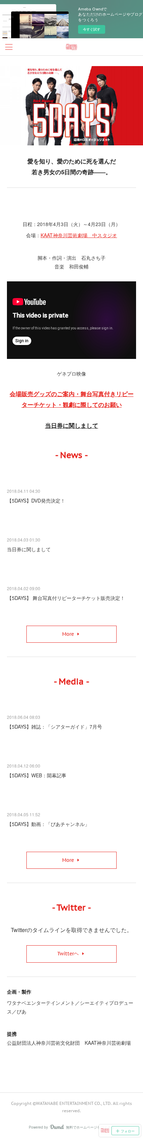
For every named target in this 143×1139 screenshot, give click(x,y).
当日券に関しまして (29, 549)
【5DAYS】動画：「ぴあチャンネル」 (48, 823)
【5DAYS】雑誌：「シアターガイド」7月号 (54, 726)
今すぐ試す (91, 29)
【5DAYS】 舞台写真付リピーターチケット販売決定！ (66, 597)
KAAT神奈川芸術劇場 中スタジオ (79, 235)
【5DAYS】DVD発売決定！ (36, 500)
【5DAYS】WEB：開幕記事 (36, 775)
